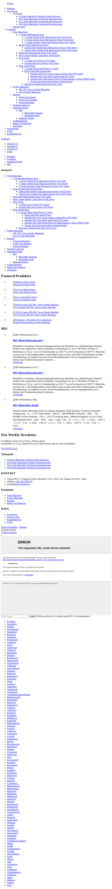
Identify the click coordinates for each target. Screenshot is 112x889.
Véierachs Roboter (27, 97)
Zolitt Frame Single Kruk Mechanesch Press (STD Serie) (50, 47)
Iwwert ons (12, 11)
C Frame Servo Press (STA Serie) (39, 61)
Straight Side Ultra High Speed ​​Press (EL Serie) (52, 76)
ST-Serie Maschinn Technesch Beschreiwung (40, 16)
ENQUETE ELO (9, 448)
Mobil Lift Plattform (22, 123)
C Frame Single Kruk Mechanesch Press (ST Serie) (48, 37)
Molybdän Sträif (32, 115)
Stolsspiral (17, 126)
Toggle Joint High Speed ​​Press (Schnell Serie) (51, 81)
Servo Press (24, 58)
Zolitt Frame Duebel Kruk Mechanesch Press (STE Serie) (51, 50)
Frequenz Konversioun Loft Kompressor (31, 322)
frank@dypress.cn (21, 484)
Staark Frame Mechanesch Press (33, 45)
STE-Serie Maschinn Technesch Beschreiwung (40, 24)
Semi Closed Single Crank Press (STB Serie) (39, 55)
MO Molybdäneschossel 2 (28, 372)
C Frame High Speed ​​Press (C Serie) (41, 68)
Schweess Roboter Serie (24, 284)
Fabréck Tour (19, 27)
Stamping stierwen (21, 105)
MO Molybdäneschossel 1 (28, 340)
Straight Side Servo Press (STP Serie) (41, 63)
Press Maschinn (20, 32)
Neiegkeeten (13, 128)
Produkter (11, 29)
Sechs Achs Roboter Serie (25, 292)
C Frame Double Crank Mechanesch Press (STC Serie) (49, 42)
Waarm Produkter (9, 527)
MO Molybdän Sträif (25, 405)
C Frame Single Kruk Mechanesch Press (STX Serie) (49, 40)
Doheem (11, 8)
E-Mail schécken (9, 532)
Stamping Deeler (20, 108)
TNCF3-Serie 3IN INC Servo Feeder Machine (34, 315)
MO (20, 110)
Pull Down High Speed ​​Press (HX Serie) (43, 84)
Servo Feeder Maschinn (30, 92)
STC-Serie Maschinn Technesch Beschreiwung (40, 21)
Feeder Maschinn (21, 87)
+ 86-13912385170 (23, 481)
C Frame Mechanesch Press (31, 34)
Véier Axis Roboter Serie (24, 300)
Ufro (15, 362)
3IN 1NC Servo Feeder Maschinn (34, 89)
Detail (20, 362)
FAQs (10, 131)
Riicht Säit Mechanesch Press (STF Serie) (38, 53)
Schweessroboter (26, 102)
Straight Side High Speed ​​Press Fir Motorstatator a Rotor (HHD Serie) (62, 79)
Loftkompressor (20, 121)
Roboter (16, 94)
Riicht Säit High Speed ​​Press (37, 71)
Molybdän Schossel (33, 113)
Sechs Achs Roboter (28, 100)
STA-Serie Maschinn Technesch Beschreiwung (40, 19)
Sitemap (23, 527)
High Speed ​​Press (27, 66)
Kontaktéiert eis (14, 134)
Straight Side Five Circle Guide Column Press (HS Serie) (56, 74)
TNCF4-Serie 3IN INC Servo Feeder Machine (34, 307)
